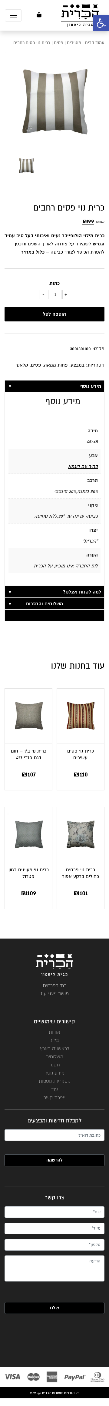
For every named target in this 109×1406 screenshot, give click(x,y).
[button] (101, 23)
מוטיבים (74, 42)
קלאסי (21, 365)
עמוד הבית (94, 42)
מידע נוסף (54, 1073)
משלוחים (54, 1056)
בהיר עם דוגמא (83, 467)
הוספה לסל (54, 314)
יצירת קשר (54, 1097)
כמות (54, 283)
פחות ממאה (56, 365)
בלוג (55, 1040)
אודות (54, 1032)
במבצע (77, 365)
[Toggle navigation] (13, 15)
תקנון (54, 1065)
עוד (54, 1089)
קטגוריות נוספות (55, 1081)
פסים (58, 42)
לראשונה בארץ (54, 1048)
